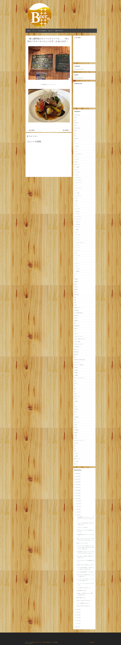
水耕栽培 (76, 367)
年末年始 (76, 409)
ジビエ (75, 190)
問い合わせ (76, 443)
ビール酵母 (76, 229)
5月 (77, 612)
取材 (75, 323)
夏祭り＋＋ (76, 292)
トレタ (75, 203)
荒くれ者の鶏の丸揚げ (78, 312)
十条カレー (76, 333)
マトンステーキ (77, 255)
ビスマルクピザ (77, 234)
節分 (75, 380)
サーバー (76, 185)
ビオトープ (76, 232)
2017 (76, 493)
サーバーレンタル (77, 187)
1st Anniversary (77, 115)
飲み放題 (76, 279)
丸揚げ (75, 305)
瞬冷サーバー (76, 349)
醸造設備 (76, 354)
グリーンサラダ (77, 172)
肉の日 (75, 406)
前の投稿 (66, 130)
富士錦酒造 (76, 430)
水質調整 (76, 375)
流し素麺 (76, 456)
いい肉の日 (76, 146)
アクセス (76, 143)
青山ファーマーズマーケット (79, 377)
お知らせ (29, 30)
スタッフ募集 (76, 193)
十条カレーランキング (78, 336)
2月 (77, 620)
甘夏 (75, 297)
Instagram (76, 138)
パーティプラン (77, 208)
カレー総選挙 (76, 167)
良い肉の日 (76, 461)
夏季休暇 (76, 289)
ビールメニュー (77, 226)
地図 (75, 388)
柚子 (75, 445)
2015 (76, 498)
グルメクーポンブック (78, 180)
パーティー (76, 206)
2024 (76, 473)
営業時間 (76, 281)
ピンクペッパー (77, 237)
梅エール (76, 411)
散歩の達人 (76, 315)
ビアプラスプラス (77, 219)
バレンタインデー (77, 216)
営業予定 (76, 286)
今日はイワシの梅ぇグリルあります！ (84, 600)
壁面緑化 (76, 432)
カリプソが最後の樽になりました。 (83, 603)
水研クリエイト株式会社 (78, 364)
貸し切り (76, 383)
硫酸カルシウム (77, 458)
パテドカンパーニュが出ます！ (82, 527)
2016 (76, 495)
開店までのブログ (59, 30)
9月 (77, 509)
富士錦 (75, 427)
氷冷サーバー (76, 422)
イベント (76, 151)
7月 (77, 514)
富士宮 (75, 424)
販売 (75, 419)
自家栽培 (76, 320)
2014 (76, 626)
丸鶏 (75, 302)
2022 (76, 479)
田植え (75, 393)
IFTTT (75, 135)
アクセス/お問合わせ (42, 30)
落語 (75, 450)
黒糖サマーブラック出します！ (82, 543)
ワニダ (75, 273)
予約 (75, 448)
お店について (51, 30)
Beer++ (75, 125)
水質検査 (76, 370)
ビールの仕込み (77, 224)
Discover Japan (77, 128)
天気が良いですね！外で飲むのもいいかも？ (85, 564)
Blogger (56, 642)
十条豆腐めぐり (77, 346)
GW (75, 133)
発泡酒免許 (76, 417)
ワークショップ (77, 268)
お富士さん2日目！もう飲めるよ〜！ (84, 605)
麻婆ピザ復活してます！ (81, 597)
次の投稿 (30, 130)
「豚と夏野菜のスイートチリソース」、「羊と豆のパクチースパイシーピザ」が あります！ (85, 519)
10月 (78, 506)
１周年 (75, 117)
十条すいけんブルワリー (78, 344)
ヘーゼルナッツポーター (78, 242)
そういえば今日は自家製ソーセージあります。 (85, 571)
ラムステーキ (76, 263)
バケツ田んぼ (76, 211)
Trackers (30, 643)
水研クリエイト (77, 362)
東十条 (75, 398)
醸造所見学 (76, 351)
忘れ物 (75, 435)
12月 (78, 500)
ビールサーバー (77, 221)
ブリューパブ (76, 239)
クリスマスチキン (77, 177)
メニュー (34, 30)
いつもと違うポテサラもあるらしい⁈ (84, 587)
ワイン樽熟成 (76, 271)
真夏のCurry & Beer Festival (79, 359)
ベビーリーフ (76, 247)
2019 (76, 487)
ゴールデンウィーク (78, 182)
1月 (77, 623)
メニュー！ (76, 260)
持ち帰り (76, 318)
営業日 (75, 284)
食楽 (75, 357)
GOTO (75, 130)
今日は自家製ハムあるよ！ (82, 590)
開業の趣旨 (76, 294)
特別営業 (76, 401)
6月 (77, 609)
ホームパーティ (77, 250)
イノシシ (76, 148)
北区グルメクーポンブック (79, 440)
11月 (78, 503)
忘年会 (75, 437)
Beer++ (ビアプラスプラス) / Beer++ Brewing (41, 642)
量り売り (76, 463)
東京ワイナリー (77, 396)
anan (75, 120)
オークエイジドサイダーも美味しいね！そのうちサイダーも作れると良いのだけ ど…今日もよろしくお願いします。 (85, 547)
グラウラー (76, 169)
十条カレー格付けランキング (79, 338)
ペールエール (76, 245)
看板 (75, 299)
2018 (76, 490)
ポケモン (76, 252)
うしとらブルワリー (78, 154)
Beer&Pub (76, 122)
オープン (76, 156)
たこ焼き (76, 200)
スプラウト (76, 198)
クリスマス (76, 174)
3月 (77, 617)
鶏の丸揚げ (76, 310)
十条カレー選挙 (77, 341)
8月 (77, 512)
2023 (76, 476)
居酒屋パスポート (77, 307)
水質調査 (76, 372)
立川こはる (76, 453)
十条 (75, 331)
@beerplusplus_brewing (79, 69)
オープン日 (76, 159)
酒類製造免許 (76, 325)
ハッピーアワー (77, 213)
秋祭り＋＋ (76, 328)
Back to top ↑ (92, 642)
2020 (76, 484)
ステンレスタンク (77, 195)
